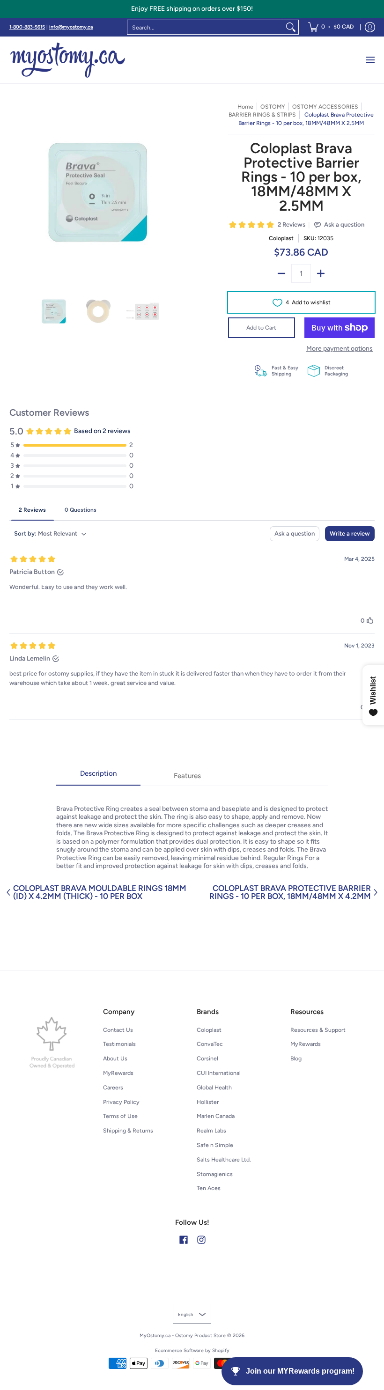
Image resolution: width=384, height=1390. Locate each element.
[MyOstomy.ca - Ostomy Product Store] (67, 60)
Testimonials (119, 1043)
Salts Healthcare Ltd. (224, 1159)
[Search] (290, 27)
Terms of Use (120, 1115)
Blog (296, 1058)
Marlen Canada (216, 1115)
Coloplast (281, 238)
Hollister (208, 1101)
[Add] (321, 273)
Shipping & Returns (128, 1130)
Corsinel (207, 1058)
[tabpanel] (192, 828)
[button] (183, 1239)
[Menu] (370, 60)
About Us (115, 1058)
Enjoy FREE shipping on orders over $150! (192, 9)
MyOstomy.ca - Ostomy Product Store (183, 1335)
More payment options (339, 349)
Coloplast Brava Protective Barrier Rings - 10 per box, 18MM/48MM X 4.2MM (290, 892)
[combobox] (205, 27)
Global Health (214, 1087)
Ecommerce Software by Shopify (192, 1350)
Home (245, 106)
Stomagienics (215, 1173)
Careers (113, 1087)
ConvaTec (210, 1043)
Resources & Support (318, 1029)
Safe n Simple (215, 1144)
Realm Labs (211, 1130)
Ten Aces (209, 1187)
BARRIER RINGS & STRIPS (262, 114)
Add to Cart (261, 327)
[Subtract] (281, 273)
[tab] (98, 776)
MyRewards (118, 1072)
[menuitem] (331, 27)
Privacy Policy (121, 1101)
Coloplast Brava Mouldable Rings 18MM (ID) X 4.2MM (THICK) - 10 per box (99, 892)
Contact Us (118, 1029)
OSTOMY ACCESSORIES (325, 106)
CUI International (219, 1072)
